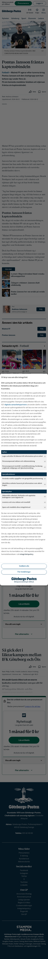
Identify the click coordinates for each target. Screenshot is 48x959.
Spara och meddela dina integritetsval (16, 507)
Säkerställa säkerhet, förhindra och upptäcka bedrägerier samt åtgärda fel (18, 496)
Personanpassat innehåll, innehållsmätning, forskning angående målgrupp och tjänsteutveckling (22, 467)
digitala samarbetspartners (16, 404)
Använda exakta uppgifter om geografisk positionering (22, 478)
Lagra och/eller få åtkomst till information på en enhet (22, 456)
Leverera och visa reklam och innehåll (16, 502)
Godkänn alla (24, 566)
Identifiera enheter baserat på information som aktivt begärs (22, 484)
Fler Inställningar (24, 572)
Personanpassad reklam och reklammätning (18, 461)
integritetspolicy (26, 554)
